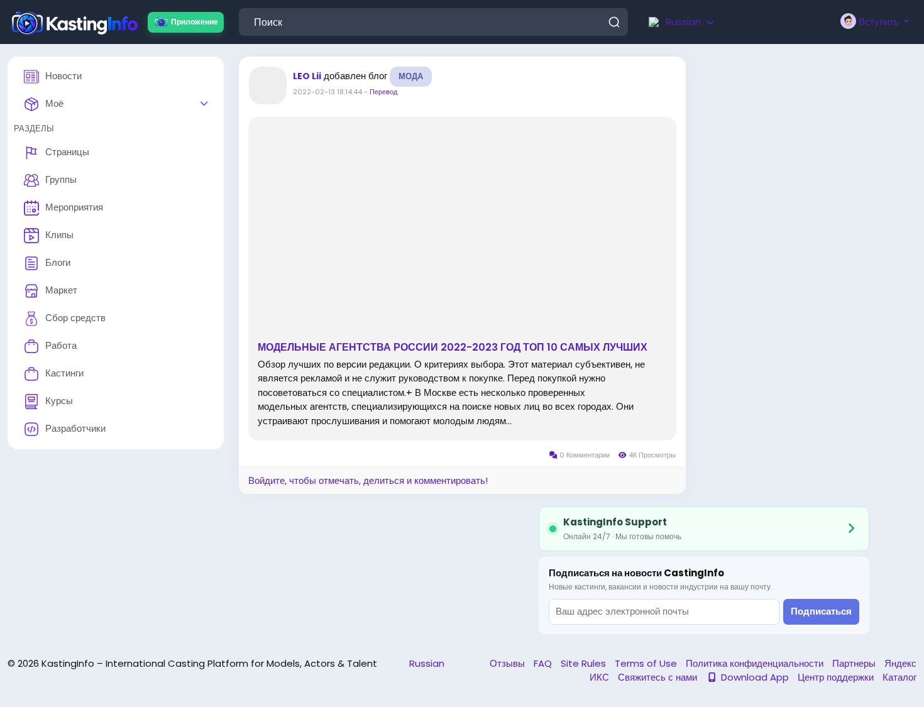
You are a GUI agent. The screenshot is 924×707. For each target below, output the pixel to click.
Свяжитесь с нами (659, 677)
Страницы (67, 151)
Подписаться (821, 611)
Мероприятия (74, 207)
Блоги (57, 262)
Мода (411, 76)
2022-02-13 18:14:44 (327, 92)
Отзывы (508, 663)
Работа (61, 345)
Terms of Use (647, 663)
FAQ (544, 663)
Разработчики (75, 428)
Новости (63, 75)
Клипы (59, 234)
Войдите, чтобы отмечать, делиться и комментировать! (368, 480)
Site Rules (584, 663)
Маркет (61, 290)
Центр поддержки (837, 677)
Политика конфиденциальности (756, 663)
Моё (54, 103)
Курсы (59, 400)
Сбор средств (75, 317)
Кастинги (64, 373)
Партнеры (855, 663)
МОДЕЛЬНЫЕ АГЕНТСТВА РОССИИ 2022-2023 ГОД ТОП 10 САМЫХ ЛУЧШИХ (452, 347)
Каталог (899, 677)
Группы (61, 179)
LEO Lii (307, 76)
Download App (755, 677)
